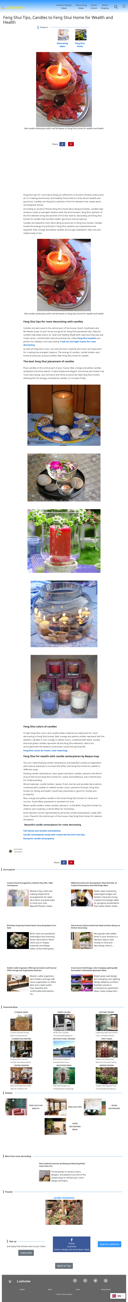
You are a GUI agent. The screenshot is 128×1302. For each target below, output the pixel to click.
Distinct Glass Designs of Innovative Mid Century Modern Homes (61, 1062)
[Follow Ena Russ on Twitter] (95, 1280)
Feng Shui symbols (87, 338)
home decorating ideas (75, 1126)
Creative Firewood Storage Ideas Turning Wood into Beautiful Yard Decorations (19, 1036)
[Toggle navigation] (124, 6)
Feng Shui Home (80, 43)
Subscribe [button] (26, 1252)
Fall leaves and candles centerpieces (42, 830)
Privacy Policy (106, 1289)
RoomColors (94, 6)
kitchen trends (106, 1012)
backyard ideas (64, 1065)
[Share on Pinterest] (71, 144)
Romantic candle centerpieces (38, 838)
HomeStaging (105, 6)
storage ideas (21, 1012)
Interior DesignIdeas (64, 6)
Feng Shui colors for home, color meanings (45, 750)
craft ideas (106, 1039)
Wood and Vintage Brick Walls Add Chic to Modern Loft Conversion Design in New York (21, 1089)
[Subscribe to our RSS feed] (106, 1280)
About (50, 1289)
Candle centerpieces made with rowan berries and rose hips (54, 834)
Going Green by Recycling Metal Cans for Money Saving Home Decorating (106, 1062)
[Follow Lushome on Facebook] (75, 1280)
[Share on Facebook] (62, 144)
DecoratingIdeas (81, 6)
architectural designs (64, 1039)
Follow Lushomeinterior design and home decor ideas (72, 1246)
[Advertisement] (64, 170)
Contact (22, 1289)
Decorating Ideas (62, 43)
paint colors (64, 1012)
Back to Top (64, 1265)
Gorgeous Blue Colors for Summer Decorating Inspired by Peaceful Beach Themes (20, 1062)
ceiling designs (21, 1065)
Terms (78, 1289)
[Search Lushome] (115, 6)
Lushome (14, 7)
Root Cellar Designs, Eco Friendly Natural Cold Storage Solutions (63, 1089)
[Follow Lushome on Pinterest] (85, 1280)
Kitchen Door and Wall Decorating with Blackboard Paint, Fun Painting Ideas (62, 1036)
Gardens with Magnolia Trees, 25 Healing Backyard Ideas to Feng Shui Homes (106, 1089)
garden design (107, 1065)
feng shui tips (75, 1107)
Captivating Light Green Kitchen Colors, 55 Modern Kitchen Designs (107, 1036)
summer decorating (21, 1039)
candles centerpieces (64, 1197)
